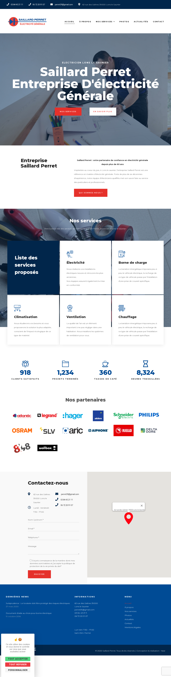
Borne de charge (132, 263)
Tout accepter (18, 659)
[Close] (141, 505)
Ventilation (76, 317)
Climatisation (25, 317)
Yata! (163, 651)
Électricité (76, 263)
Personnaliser (18, 670)
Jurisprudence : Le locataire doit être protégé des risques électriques (38, 603)
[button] (128, 518)
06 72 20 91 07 (81, 616)
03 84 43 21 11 (81, 613)
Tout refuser (18, 664)
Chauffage (127, 317)
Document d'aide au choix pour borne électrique (29, 613)
